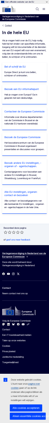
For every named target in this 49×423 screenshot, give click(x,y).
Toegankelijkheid (10, 362)
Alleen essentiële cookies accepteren (29, 416)
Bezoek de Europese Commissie (22, 137)
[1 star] (6, 232)
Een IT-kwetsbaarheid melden (16, 335)
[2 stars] (8, 232)
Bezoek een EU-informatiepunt (21, 89)
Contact (8, 25)
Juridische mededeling (13, 356)
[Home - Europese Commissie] (9, 8)
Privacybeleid (8, 351)
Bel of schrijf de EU (15, 66)
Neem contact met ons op (15, 293)
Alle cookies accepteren (26, 407)
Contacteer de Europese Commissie (24, 111)
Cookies (6, 346)
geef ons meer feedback (18, 239)
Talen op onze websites (14, 340)
